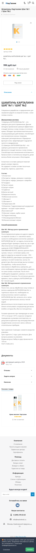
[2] (6, 49)
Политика (18, 485)
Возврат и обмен (18, 466)
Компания (18, 441)
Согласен (30, 549)
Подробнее (6, 549)
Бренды (18, 477)
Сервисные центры (18, 449)
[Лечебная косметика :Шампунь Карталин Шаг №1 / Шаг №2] (18, 31)
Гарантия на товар (18, 468)
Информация (18, 473)
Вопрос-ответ (18, 463)
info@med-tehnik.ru (19, 520)
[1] (4, 49)
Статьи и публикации (18, 479)
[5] (12, 49)
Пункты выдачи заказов (18, 447)
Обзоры (18, 482)
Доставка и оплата (18, 460)
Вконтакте (17, 505)
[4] (10, 49)
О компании (18, 444)
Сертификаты (18, 452)
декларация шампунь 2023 (15, 362)
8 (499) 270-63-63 (19, 515)
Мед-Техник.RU (20, 537)
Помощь (18, 457)
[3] (8, 49)
